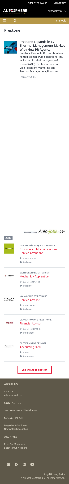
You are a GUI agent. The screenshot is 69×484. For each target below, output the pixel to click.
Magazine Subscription (15, 425)
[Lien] (34, 232)
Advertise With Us (13, 395)
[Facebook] (16, 465)
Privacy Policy (58, 474)
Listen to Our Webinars (15, 448)
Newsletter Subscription (16, 429)
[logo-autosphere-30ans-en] (15, 11)
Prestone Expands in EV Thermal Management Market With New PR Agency (42, 45)
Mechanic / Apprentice (34, 276)
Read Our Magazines (14, 444)
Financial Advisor (30, 323)
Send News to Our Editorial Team (20, 410)
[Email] (8, 465)
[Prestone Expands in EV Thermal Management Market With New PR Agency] (10, 47)
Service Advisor (29, 300)
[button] (65, 11)
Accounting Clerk (30, 347)
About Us (8, 391)
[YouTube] (32, 465)
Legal (47, 474)
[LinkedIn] (24, 465)
